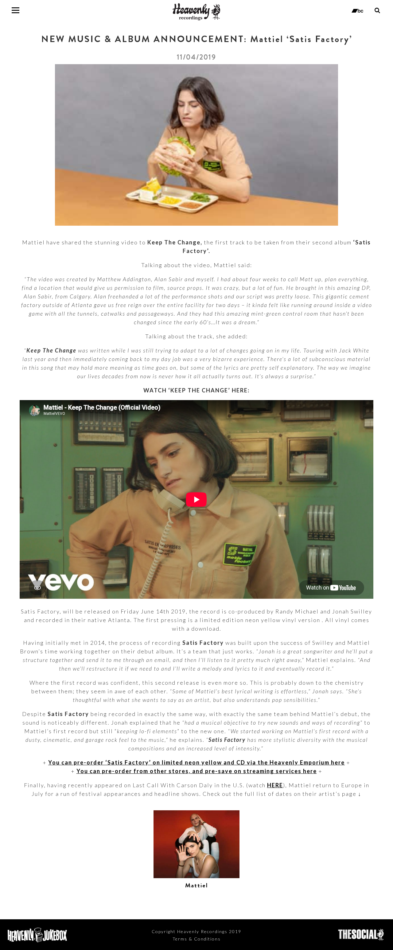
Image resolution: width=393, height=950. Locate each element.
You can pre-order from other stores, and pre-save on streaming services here (196, 771)
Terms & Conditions (197, 938)
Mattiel (196, 885)
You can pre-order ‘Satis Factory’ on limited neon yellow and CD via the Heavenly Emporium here (196, 762)
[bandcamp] (357, 10)
